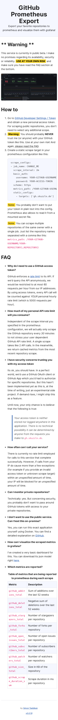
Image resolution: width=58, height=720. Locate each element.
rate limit (35, 276)
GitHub (39, 535)
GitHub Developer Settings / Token (35, 118)
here (16, 560)
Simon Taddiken (30, 708)
